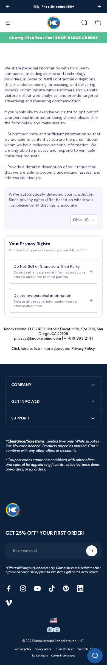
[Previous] (8, 6)
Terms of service (64, 649)
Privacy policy (43, 649)
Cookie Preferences (63, 655)
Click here (20, 348)
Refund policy (23, 649)
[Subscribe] (91, 550)
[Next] (99, 6)
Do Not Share (40, 655)
